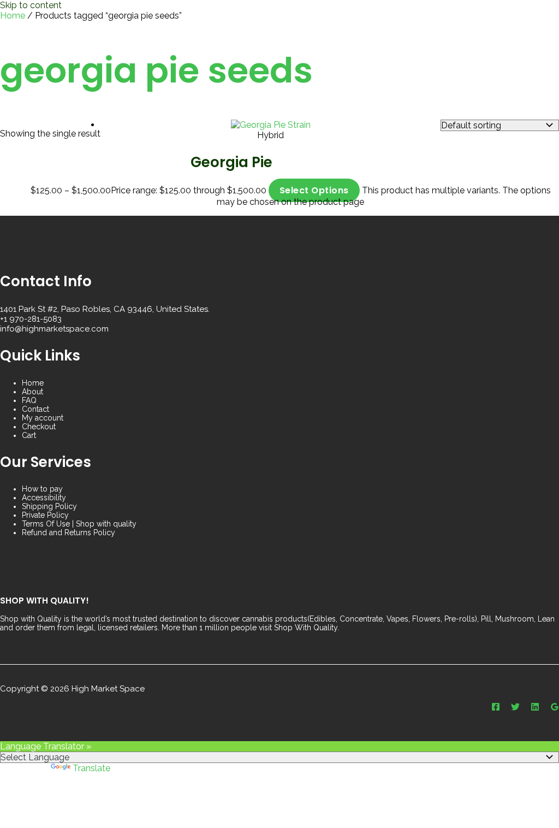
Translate (91, 768)
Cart (29, 435)
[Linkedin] (535, 708)
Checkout (39, 426)
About (32, 391)
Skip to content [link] (31, 5)
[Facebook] (495, 708)
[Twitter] (515, 708)
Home (12, 15)
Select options (314, 190)
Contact (35, 409)
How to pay (42, 488)
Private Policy (45, 515)
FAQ (29, 400)
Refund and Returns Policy (68, 532)
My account (42, 417)
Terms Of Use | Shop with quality (79, 523)
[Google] (554, 708)
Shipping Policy (49, 506)
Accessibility (44, 497)
